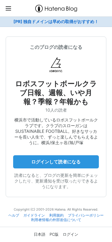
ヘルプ (13, 215)
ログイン (70, 234)
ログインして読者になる (56, 162)
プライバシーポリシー (86, 215)
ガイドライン (34, 215)
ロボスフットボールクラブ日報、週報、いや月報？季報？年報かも (56, 92)
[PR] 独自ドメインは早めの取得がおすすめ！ (56, 21)
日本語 (39, 234)
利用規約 (56, 215)
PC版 (54, 234)
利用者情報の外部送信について (56, 220)
